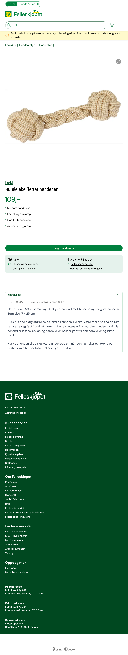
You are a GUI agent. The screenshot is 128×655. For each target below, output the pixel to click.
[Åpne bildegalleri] (118, 61)
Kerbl (9, 183)
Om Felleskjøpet (13, 490)
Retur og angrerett (15, 445)
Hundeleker (45, 45)
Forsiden (10, 45)
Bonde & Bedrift (29, 4)
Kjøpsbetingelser (14, 454)
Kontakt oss (11, 428)
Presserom (11, 481)
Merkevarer (11, 567)
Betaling (9, 441)
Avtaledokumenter (15, 548)
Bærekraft (10, 494)
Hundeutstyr (27, 45)
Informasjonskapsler (16, 467)
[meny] (119, 25)
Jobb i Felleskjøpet (15, 499)
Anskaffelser (12, 544)
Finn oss (9, 432)
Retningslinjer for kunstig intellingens (24, 512)
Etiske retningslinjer (15, 508)
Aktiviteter (10, 486)
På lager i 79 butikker (82, 264)
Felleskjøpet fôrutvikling (17, 516)
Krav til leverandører (16, 535)
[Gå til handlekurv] (112, 25)
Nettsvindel (11, 462)
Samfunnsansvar (14, 540)
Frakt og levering (14, 436)
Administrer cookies (15, 412)
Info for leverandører (16, 531)
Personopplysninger (16, 458)
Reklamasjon (12, 449)
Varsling (9, 553)
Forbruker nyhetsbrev (16, 572)
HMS (7, 503)
